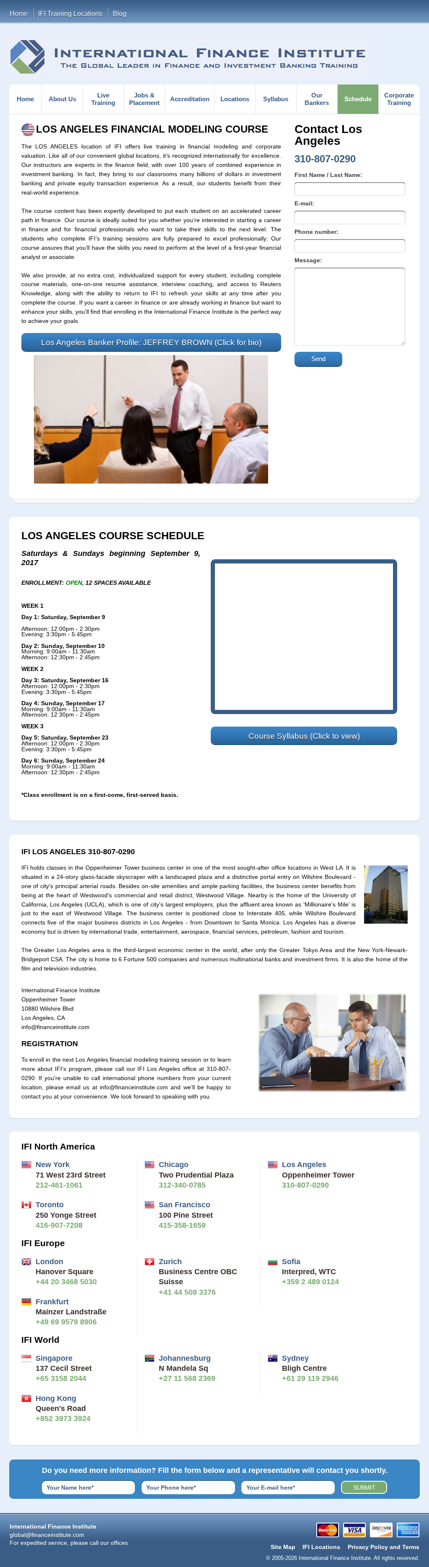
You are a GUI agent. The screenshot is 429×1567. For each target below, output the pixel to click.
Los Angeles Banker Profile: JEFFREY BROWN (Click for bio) (151, 342)
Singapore (54, 1358)
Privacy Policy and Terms (383, 1547)
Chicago (174, 1164)
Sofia (291, 1261)
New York (53, 1164)
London (49, 1261)
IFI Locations (321, 1547)
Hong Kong (56, 1398)
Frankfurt (52, 1301)
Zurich (170, 1261)
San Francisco (184, 1204)
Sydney (295, 1358)
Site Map (283, 1547)
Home (19, 13)
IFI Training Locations (70, 13)
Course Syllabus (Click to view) (304, 735)
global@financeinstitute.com (47, 1535)
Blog (120, 13)
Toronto (50, 1204)
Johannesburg (185, 1358)
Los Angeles (304, 1164)
